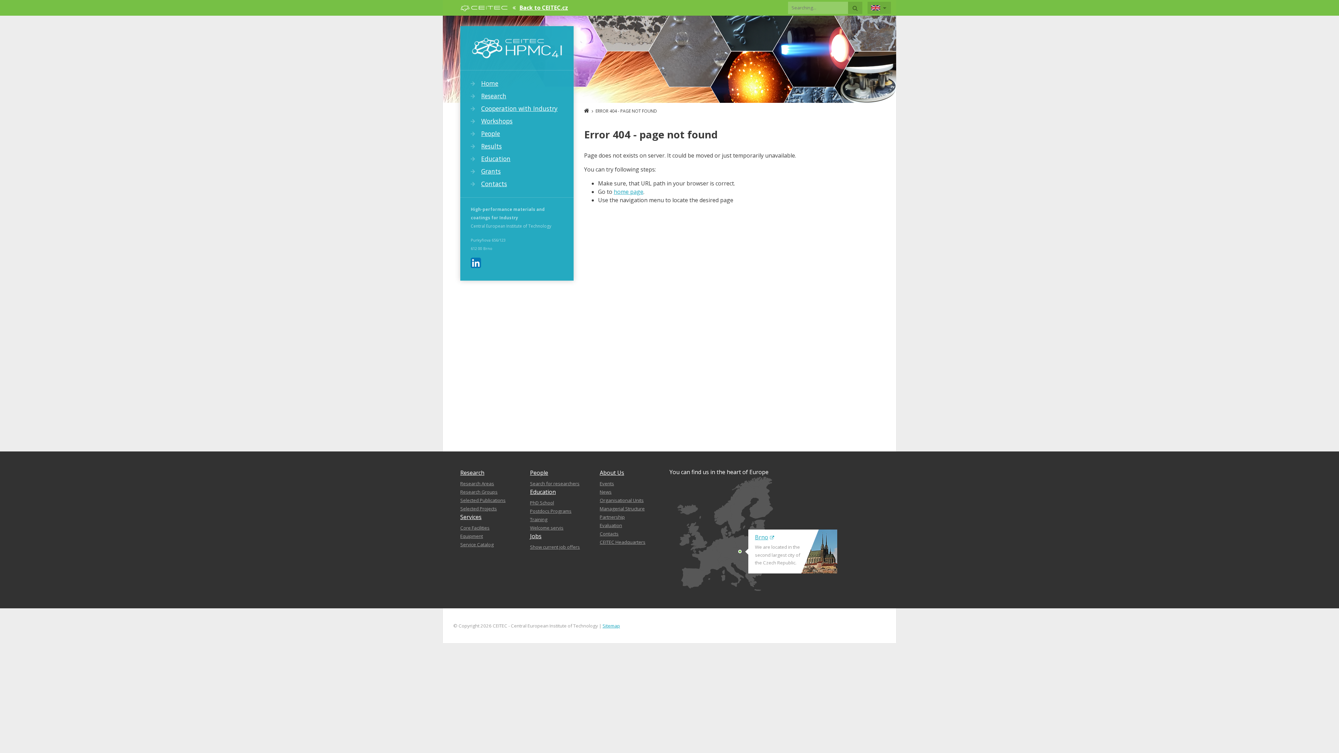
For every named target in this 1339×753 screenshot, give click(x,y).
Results (491, 146)
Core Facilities (475, 528)
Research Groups (479, 492)
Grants (491, 171)
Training (538, 519)
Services (471, 517)
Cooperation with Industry (519, 108)
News (606, 492)
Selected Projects (478, 508)
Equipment (471, 536)
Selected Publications (483, 500)
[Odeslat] (855, 8)
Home (489, 83)
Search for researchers (555, 483)
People (490, 133)
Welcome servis (546, 528)
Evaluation (611, 525)
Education (495, 158)
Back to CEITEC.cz (544, 8)
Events (607, 483)
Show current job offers (555, 547)
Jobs (536, 536)
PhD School (542, 503)
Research (493, 96)
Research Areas (477, 483)
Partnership (612, 517)
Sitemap (611, 626)
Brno (761, 537)
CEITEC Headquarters (622, 542)
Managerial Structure (622, 508)
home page (628, 192)
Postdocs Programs (551, 511)
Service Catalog (477, 544)
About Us (612, 473)
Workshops (497, 121)
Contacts (494, 184)
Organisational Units (622, 500)
